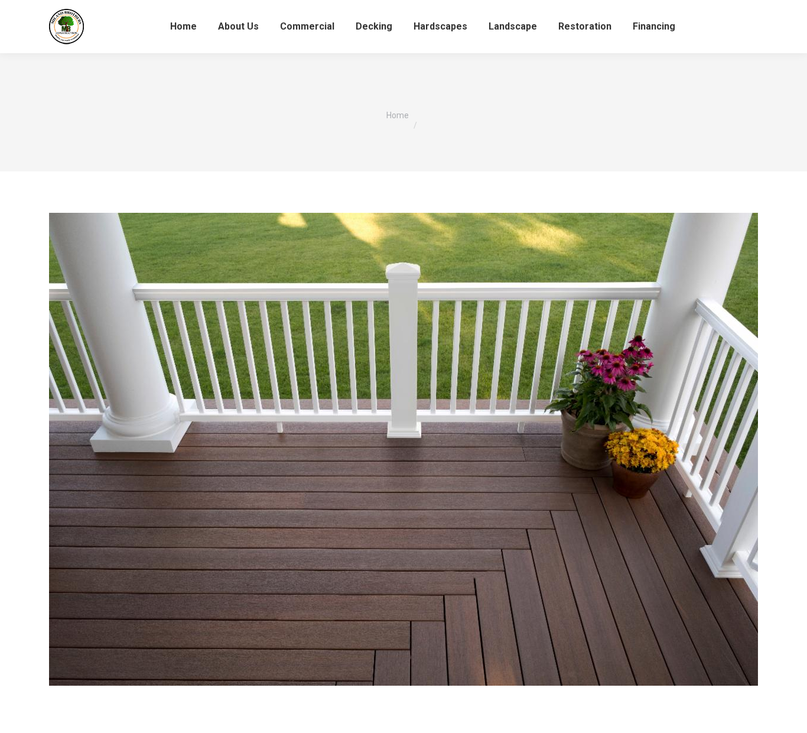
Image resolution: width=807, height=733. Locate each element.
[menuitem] (183, 27)
